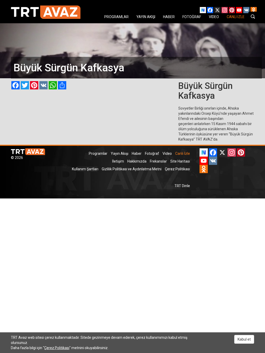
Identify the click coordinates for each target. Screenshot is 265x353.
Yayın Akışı (119, 153)
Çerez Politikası (177, 169)
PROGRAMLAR (116, 17)
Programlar (98, 153)
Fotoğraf (152, 153)
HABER (169, 17)
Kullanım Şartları (85, 169)
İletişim (118, 161)
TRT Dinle (182, 186)
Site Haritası (180, 161)
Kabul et (244, 339)
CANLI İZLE (236, 17)
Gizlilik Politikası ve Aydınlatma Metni (131, 169)
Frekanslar (158, 161)
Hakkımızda (136, 161)
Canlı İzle (182, 153)
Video (167, 153)
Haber (137, 153)
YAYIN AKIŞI (145, 17)
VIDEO (214, 17)
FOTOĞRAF (191, 17)
